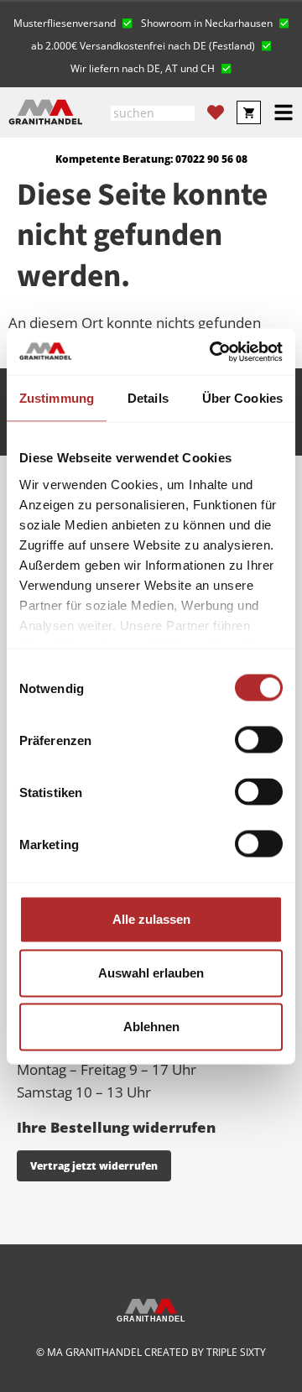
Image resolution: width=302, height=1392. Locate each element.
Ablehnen (151, 1026)
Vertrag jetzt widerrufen (94, 1166)
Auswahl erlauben (151, 973)
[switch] (259, 740)
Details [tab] (148, 398)
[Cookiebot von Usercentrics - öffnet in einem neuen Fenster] (213, 351)
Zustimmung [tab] (56, 398)
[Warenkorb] (249, 112)
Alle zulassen (151, 919)
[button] (73, 21)
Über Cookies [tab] (242, 398)
